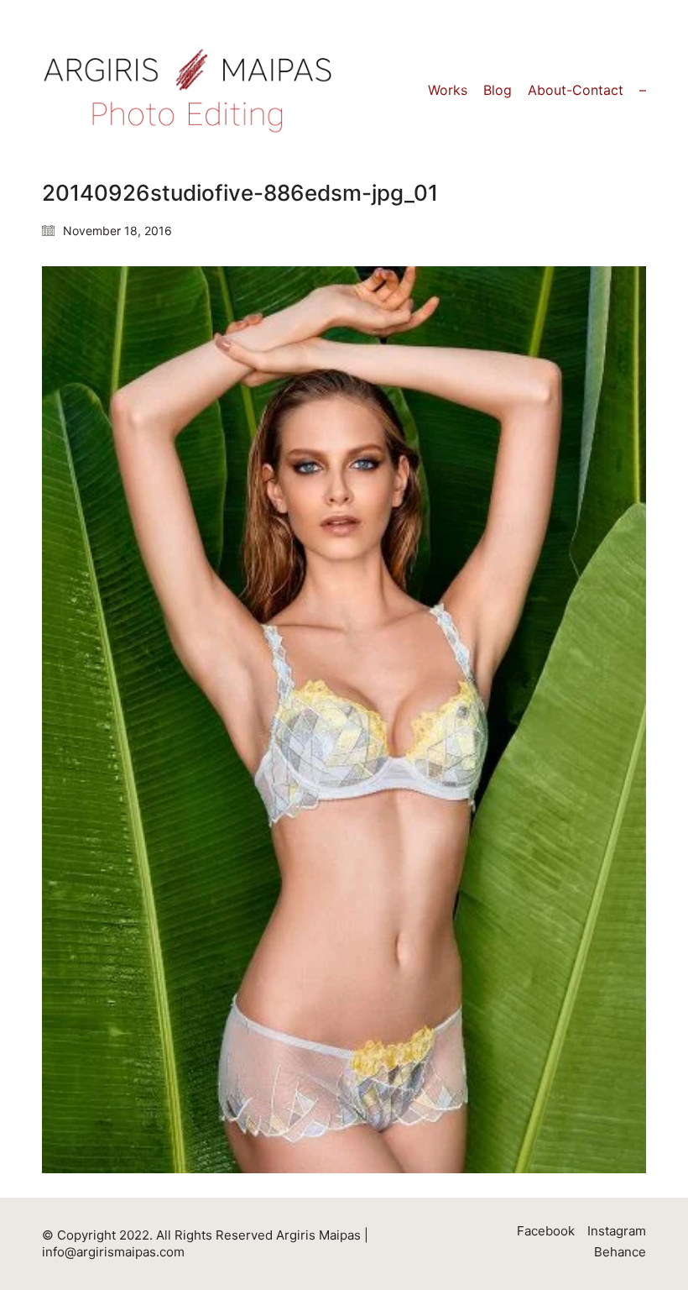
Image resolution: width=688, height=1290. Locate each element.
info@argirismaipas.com (113, 1252)
